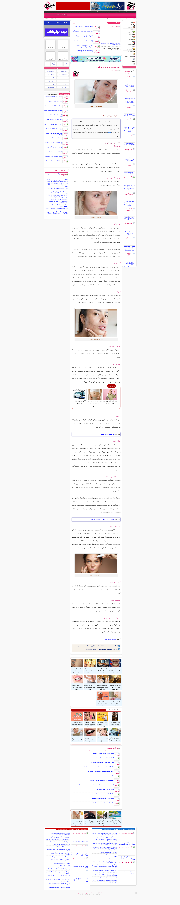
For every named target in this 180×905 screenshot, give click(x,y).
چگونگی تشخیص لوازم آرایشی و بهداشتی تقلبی (103, 802)
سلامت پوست (125, 18)
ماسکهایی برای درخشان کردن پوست (53, 156)
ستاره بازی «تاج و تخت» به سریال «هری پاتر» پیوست (80, 842)
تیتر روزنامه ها (63, 87)
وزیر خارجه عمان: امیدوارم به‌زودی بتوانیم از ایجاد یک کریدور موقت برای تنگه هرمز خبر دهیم (57, 213)
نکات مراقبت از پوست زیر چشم (54, 119)
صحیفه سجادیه (51, 87)
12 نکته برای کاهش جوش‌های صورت (53, 105)
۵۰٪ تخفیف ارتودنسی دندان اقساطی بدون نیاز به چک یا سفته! (102, 649)
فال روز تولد (54, 63)
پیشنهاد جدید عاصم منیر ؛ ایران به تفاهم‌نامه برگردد (105, 880)
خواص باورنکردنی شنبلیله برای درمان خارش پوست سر (101, 771)
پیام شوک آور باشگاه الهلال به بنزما (62, 863)
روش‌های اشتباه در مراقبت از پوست (53, 147)
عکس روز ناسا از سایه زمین (63, 865)
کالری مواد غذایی (50, 77)
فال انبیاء (50, 47)
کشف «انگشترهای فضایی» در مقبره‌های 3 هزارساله (58, 839)
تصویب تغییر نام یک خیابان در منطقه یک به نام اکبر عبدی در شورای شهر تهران (105, 861)
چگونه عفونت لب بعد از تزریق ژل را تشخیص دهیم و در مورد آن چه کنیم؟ (84, 51)
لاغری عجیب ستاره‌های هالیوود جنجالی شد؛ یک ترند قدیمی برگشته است (80, 880)
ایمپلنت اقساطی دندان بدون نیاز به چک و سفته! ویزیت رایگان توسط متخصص (98, 645)
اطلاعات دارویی (50, 71)
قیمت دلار (64, 77)
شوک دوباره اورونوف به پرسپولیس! (59, 199)
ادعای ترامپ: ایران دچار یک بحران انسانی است (106, 877)
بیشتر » (73, 23)
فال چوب (60, 63)
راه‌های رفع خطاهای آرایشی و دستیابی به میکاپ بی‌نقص (129, 159)
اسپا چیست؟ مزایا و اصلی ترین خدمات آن (83, 31)
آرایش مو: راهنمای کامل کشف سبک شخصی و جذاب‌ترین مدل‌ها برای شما (129, 187)
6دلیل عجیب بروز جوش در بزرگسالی (108, 67)
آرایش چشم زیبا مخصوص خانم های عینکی (104, 757)
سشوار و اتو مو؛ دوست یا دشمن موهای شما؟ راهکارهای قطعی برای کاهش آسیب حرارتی (129, 248)
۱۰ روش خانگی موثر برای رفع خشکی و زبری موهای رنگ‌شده (129, 218)
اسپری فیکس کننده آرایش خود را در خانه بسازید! (102, 762)
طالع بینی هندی (66, 63)
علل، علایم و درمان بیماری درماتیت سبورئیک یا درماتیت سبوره (84, 46)
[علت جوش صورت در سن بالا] (96, 91)
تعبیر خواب (47, 63)
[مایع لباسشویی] (96, 59)
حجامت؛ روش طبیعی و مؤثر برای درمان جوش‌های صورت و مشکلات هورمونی (129, 100)
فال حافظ (63, 47)
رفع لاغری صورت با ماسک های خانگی (84, 26)
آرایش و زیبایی (132, 18)
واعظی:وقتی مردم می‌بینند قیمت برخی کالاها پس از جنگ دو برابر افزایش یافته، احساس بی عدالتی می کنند (105, 866)
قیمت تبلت (64, 84)
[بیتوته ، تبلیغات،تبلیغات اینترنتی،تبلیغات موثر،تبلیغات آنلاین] (73, 6)
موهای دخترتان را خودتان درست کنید (105, 789)
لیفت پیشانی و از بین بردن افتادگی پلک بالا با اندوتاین (101, 780)
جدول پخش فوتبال (50, 80)
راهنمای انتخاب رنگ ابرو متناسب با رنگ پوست (103, 798)
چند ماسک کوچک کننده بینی (55, 101)
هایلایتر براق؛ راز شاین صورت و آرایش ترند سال (129, 233)
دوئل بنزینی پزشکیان (112, 882)
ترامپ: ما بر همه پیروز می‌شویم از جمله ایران (106, 837)
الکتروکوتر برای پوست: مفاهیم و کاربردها (83, 36)
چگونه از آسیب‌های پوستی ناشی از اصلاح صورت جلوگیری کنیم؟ (99, 766)
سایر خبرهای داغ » (49, 216)
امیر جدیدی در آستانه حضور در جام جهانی (60, 837)
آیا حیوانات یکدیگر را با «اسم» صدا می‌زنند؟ (60, 841)
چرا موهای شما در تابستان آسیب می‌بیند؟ (129, 114)
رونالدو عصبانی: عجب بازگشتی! (52, 173)
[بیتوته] (49, 9)
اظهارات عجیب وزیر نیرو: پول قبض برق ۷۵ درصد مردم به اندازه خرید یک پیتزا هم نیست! (57, 180)
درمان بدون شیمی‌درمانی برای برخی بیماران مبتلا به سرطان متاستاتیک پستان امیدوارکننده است (57, 185)
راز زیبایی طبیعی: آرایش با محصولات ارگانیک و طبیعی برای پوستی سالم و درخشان (129, 264)
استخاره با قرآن (63, 59)
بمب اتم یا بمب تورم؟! (112, 858)
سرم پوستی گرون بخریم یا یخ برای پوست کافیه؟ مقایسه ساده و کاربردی (129, 203)
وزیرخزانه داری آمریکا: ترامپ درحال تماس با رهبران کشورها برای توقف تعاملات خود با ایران (105, 844)
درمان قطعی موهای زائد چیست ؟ (54, 160)
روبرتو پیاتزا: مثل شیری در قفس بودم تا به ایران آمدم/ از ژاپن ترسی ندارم (59, 860)
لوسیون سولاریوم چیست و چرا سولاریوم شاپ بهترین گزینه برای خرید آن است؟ (95, 784)
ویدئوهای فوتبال (50, 74)
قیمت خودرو (63, 71)
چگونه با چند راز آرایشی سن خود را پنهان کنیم (103, 775)
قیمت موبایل (63, 80)
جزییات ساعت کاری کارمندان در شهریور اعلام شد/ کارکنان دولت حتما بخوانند (126, 858)
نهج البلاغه (52, 84)
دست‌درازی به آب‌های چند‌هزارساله (109, 852)
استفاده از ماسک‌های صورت (55, 151)
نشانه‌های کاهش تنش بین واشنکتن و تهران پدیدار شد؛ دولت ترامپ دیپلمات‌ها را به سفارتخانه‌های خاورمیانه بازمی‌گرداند (105, 874)
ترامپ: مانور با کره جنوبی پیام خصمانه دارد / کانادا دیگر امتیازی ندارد (57, 202)
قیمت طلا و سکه (62, 74)
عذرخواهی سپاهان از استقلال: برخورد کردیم (60, 846)
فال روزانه (50, 59)
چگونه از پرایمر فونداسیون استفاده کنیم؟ (104, 793)
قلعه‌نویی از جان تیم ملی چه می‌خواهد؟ (61, 856)
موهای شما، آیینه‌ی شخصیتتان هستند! (129, 85)
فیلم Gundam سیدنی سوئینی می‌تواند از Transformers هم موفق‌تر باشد (60, 833)
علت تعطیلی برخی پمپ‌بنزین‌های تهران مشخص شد (105, 870)
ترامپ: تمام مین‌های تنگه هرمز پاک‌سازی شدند (128, 872)
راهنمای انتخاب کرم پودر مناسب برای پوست (103, 753)
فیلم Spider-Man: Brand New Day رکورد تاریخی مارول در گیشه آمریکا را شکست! (58, 196)
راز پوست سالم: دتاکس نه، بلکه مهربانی (129, 173)
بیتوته (109, 132)
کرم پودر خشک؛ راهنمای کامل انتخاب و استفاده (129, 144)
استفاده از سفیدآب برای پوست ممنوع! (53, 110)
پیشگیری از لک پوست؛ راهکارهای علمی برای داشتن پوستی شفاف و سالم (129, 129)
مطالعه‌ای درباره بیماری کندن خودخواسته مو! (59, 887)
